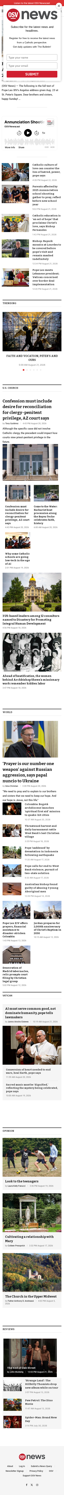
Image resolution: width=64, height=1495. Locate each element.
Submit (32, 74)
